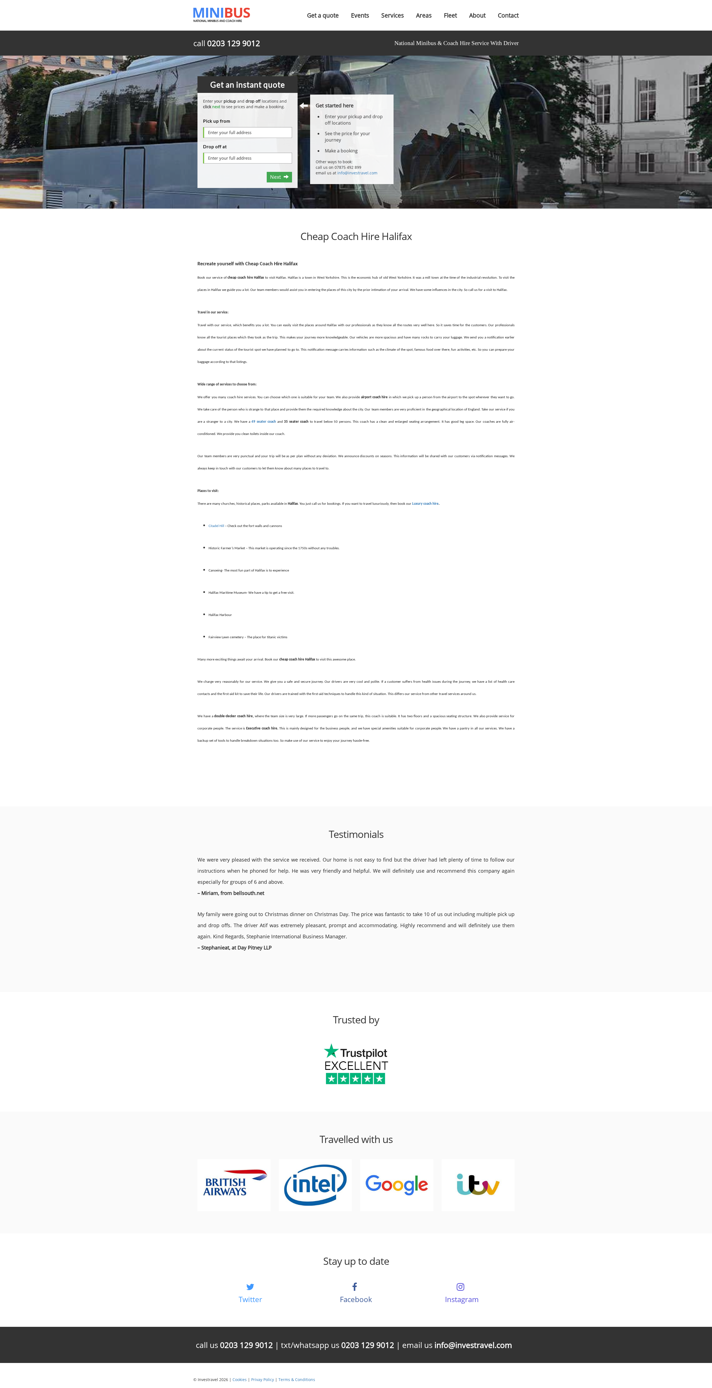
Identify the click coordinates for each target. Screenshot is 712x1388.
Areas (424, 15)
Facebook (356, 1299)
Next (277, 177)
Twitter (250, 1299)
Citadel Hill (216, 526)
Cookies (240, 1379)
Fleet (450, 15)
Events (360, 15)
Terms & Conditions (296, 1379)
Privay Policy (262, 1379)
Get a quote (323, 15)
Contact (508, 15)
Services (392, 15)
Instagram (462, 1299)
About (477, 15)
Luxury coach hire (425, 504)
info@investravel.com (357, 172)
